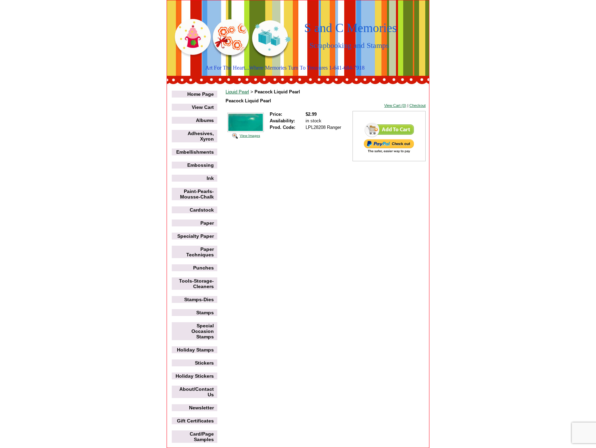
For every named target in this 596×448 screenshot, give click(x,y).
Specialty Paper (195, 236)
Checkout (417, 105)
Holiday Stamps (195, 350)
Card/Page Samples (202, 436)
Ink (210, 178)
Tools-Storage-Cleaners (196, 283)
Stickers (204, 363)
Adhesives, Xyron (201, 136)
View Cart (203, 107)
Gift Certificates (195, 421)
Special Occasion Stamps (202, 331)
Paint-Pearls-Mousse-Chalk (197, 194)
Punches (203, 268)
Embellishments (195, 152)
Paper (207, 223)
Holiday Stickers (195, 376)
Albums (205, 120)
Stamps (205, 312)
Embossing (200, 165)
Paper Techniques (200, 251)
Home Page (200, 94)
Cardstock (202, 210)
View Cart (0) (395, 105)
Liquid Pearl (237, 91)
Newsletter (201, 407)
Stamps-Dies (199, 299)
